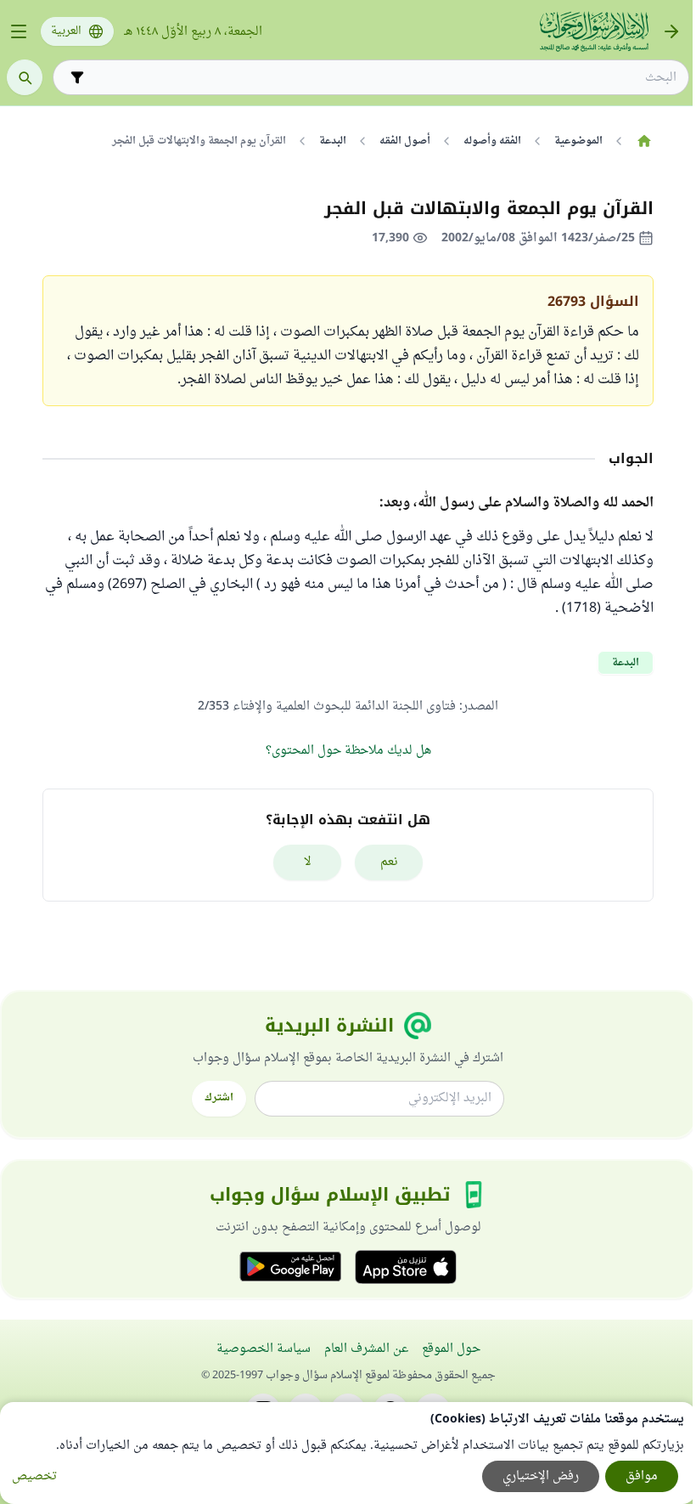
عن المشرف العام (366, 1349)
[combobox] (382, 78)
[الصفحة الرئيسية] (644, 141)
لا (308, 862)
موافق (642, 1476)
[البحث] (24, 77)
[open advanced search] (77, 77)
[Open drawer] (19, 31)
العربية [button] (66, 31)
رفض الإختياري (540, 1476)
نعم (389, 862)
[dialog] (348, 1453)
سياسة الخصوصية (263, 1349)
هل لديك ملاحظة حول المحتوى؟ (348, 750)
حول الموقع (451, 1349)
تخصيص (34, 1476)
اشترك (219, 1098)
